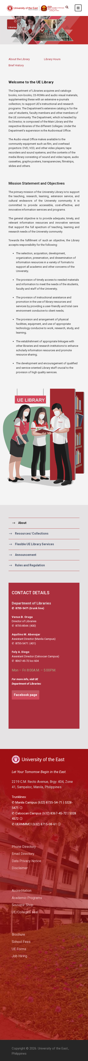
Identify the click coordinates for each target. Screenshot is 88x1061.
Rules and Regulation (30, 565)
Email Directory (23, 854)
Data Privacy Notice (26, 861)
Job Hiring (19, 956)
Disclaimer (20, 868)
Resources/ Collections (31, 533)
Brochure (18, 934)
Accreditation (21, 891)
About (22, 523)
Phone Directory (24, 847)
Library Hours (52, 59)
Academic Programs (27, 898)
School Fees (21, 942)
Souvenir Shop (22, 905)
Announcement (25, 555)
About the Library (19, 59)
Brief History (16, 65)
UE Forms (19, 949)
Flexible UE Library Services (34, 544)
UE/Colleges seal (25, 912)
